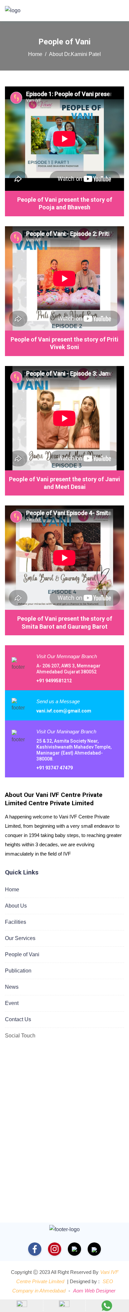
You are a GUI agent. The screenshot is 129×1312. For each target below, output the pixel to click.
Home (35, 54)
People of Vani (22, 954)
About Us (16, 906)
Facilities (15, 922)
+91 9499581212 (54, 680)
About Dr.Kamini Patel (75, 54)
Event (12, 1003)
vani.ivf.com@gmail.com (63, 710)
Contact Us (18, 1019)
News (12, 987)
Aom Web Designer (94, 1290)
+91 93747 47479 (54, 767)
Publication (18, 970)
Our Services (20, 938)
